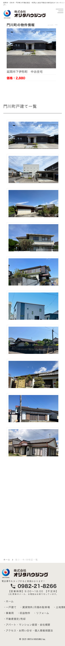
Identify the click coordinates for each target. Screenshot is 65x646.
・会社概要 (43, 625)
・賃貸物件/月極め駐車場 (35, 607)
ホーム (6, 559)
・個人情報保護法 (42, 630)
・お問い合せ (24, 630)
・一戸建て (9, 607)
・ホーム (8, 601)
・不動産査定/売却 (14, 619)
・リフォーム (41, 613)
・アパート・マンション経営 (20, 625)
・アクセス (9, 630)
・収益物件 (23, 613)
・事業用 (8, 613)
